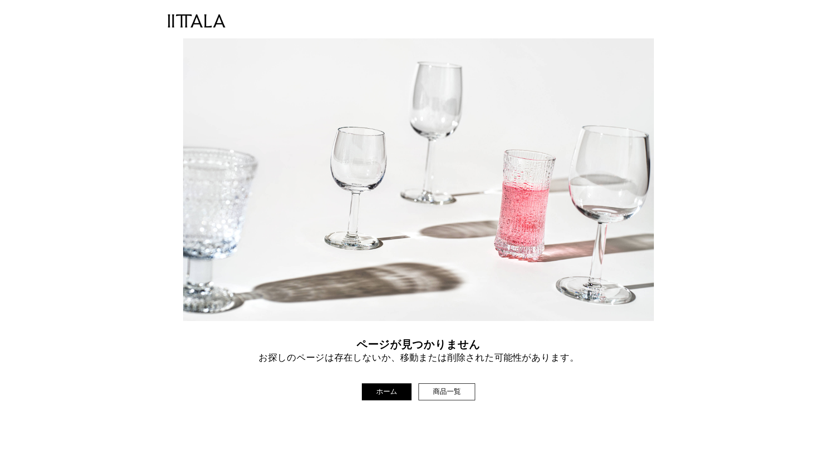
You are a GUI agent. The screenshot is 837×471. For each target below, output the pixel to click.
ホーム (386, 391)
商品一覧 (447, 391)
